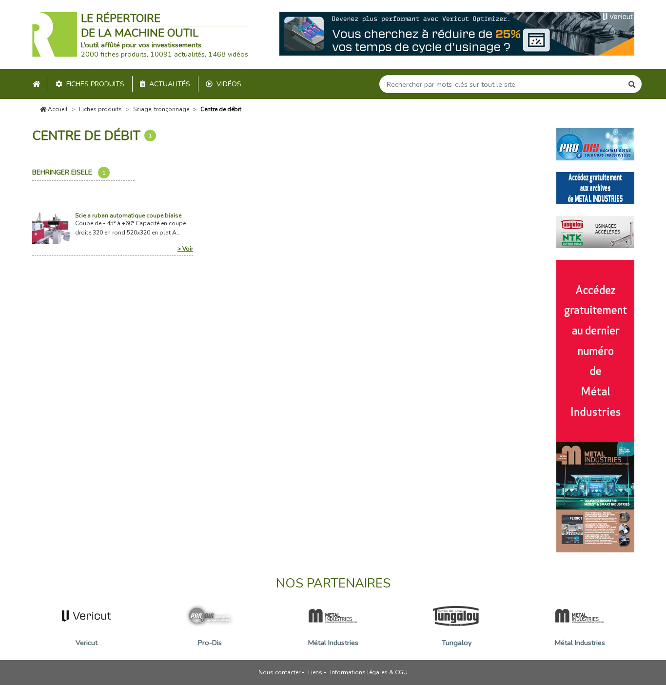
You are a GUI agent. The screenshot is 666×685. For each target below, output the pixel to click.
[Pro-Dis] (595, 143)
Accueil (57, 109)
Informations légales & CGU (369, 672)
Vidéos (228, 84)
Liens (315, 672)
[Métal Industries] (595, 187)
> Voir (185, 249)
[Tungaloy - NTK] (595, 231)
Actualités (169, 84)
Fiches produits (95, 84)
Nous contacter (279, 672)
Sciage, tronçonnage (161, 109)
